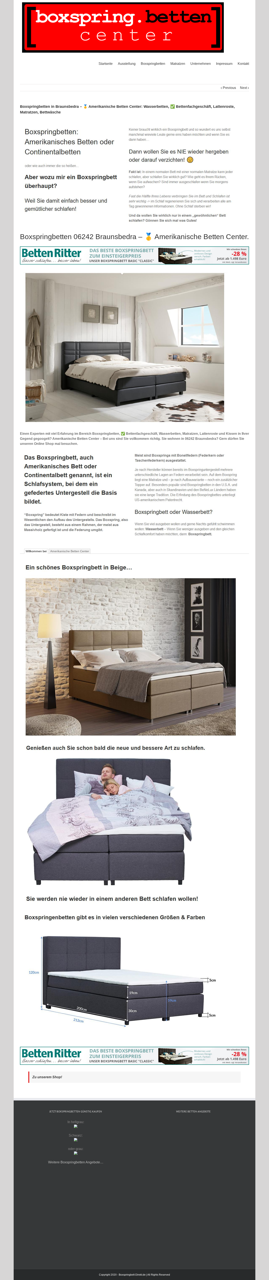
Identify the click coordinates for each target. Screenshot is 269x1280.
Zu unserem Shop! (47, 1077)
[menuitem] (108, 64)
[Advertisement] (193, 1154)
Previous (229, 88)
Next (243, 88)
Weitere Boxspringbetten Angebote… (75, 1162)
